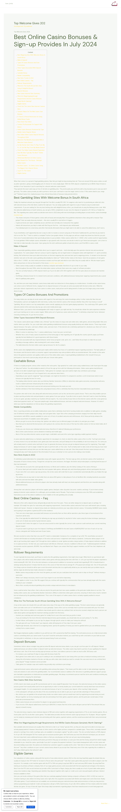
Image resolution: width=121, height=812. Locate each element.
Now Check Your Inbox (24, 122)
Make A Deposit (22, 60)
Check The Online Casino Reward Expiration (31, 150)
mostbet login (18, 215)
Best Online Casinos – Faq (25, 81)
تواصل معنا (9, 3)
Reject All (19, 807)
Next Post (105, 803)
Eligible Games (21, 104)
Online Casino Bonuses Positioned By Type (30, 130)
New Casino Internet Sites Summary (28, 94)
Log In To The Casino (24, 171)
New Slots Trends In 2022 (25, 78)
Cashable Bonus (22, 73)
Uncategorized (18, 26)
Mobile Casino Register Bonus (26, 132)
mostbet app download (56, 263)
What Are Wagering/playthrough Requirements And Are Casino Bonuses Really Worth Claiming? (29, 99)
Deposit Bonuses (22, 91)
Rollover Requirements (24, 83)
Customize (9, 807)
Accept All (31, 807)
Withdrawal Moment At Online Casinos (29, 158)
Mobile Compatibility (23, 76)
